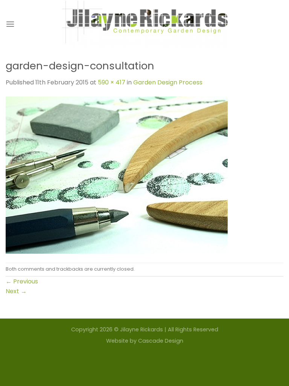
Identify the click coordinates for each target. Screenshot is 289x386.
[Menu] (10, 24)
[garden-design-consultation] (117, 174)
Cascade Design (160, 341)
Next (16, 291)
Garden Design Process (167, 82)
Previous (22, 281)
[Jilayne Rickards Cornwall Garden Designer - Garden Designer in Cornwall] (145, 24)
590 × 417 (111, 82)
